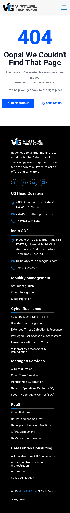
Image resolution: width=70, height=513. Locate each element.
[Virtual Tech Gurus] (20, 7)
